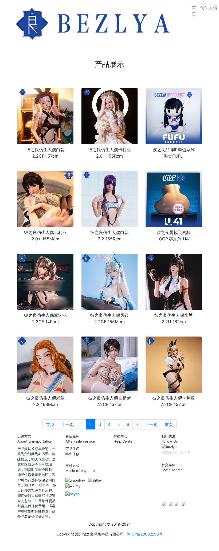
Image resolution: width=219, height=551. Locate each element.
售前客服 (120, 478)
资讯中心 (120, 465)
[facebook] (176, 504)
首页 (194, 11)
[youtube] (183, 504)
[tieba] (166, 491)
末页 (169, 424)
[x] (164, 504)
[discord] (72, 493)
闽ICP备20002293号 (145, 534)
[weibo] (187, 481)
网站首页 (120, 453)
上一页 (67, 424)
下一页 (151, 424)
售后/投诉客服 (125, 491)
